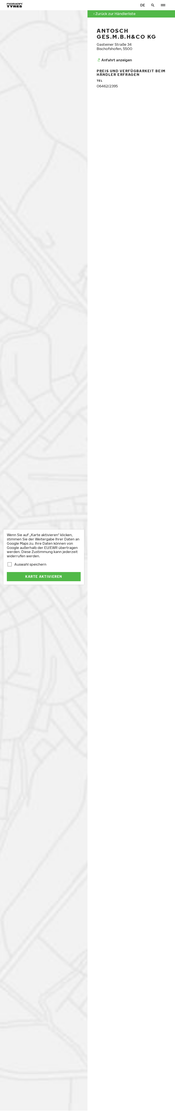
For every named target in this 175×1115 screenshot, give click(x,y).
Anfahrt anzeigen (116, 60)
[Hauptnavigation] (163, 5)
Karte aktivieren (43, 576)
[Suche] (153, 5)
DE (142, 5)
